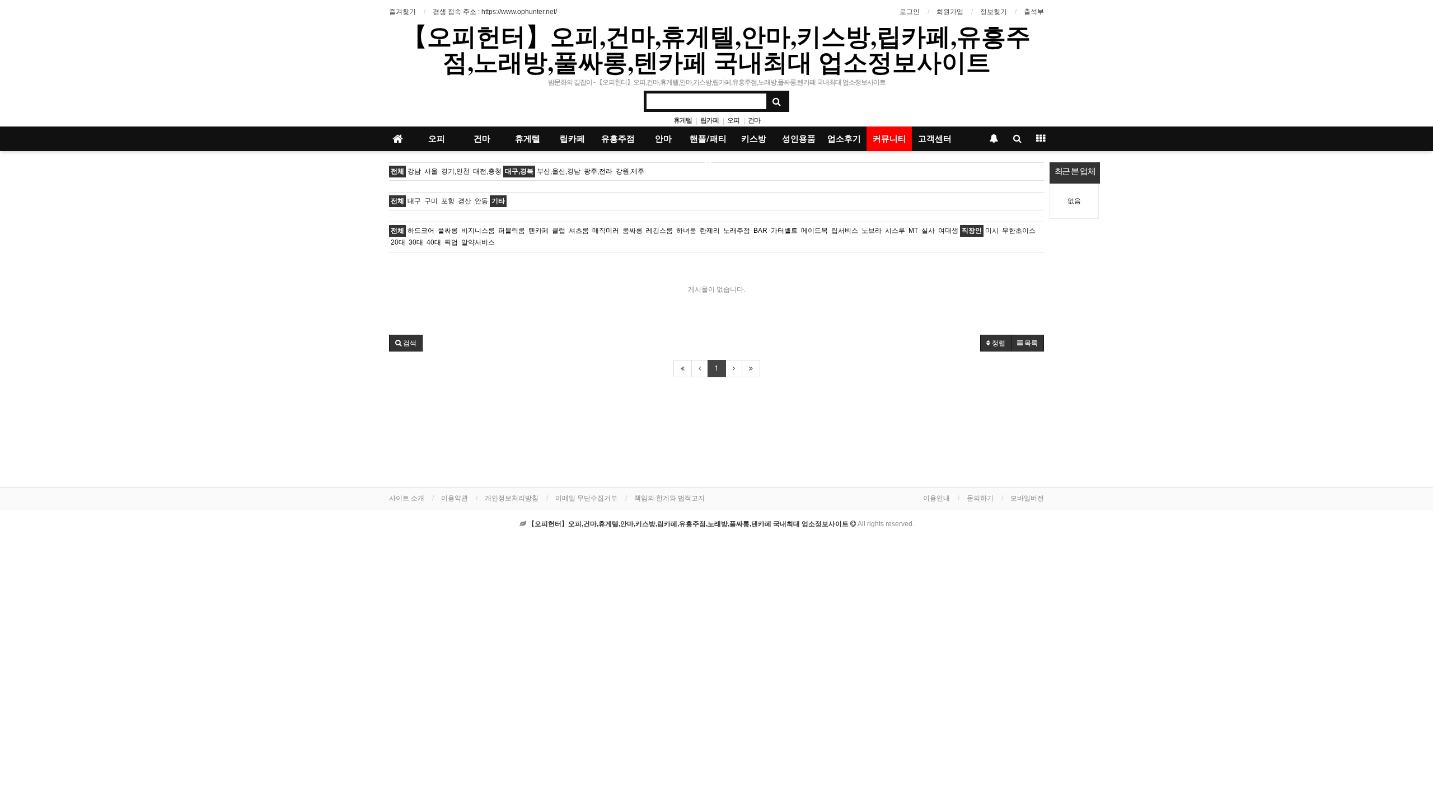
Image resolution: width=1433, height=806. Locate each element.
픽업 (451, 242)
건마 (754, 120)
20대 (398, 242)
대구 (414, 201)
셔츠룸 (579, 231)
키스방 (753, 139)
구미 (431, 201)
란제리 (710, 231)
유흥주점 (618, 139)
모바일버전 (1027, 498)
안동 (481, 201)
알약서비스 (478, 242)
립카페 (709, 120)
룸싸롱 (632, 231)
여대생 (948, 231)
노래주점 (736, 231)
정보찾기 (993, 12)
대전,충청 (487, 171)
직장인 (972, 231)
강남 (414, 171)
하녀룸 (686, 231)
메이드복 (814, 231)
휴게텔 (682, 120)
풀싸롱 (448, 231)
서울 (431, 171)
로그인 (910, 12)
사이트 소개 (406, 498)
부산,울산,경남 (558, 171)
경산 (464, 201)
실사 (928, 231)
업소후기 (844, 139)
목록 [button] (1030, 343)
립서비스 (844, 231)
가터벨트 (784, 231)
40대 (434, 242)
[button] (406, 343)
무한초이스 (1019, 231)
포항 (448, 201)
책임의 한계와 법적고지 (669, 498)
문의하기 (980, 498)
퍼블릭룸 (511, 231)
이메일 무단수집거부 (586, 498)
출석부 (1034, 12)
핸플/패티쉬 (708, 142)
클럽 (558, 231)
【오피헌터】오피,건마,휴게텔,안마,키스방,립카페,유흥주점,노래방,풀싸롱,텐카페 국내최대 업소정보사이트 (716, 48)
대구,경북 (519, 171)
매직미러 (605, 231)
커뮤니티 (889, 139)
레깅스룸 (659, 231)
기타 (498, 201)
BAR (760, 231)
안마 (663, 139)
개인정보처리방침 (511, 498)
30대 (416, 242)
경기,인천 (455, 171)
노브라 (871, 231)
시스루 (895, 231)
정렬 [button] (997, 343)
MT (913, 231)
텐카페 (538, 231)
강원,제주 (630, 171)
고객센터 (935, 139)
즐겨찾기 (402, 12)
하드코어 (421, 231)
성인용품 (799, 139)
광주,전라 (598, 171)
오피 (733, 120)
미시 (992, 231)
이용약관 (454, 498)
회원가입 (949, 12)
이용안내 (936, 498)
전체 (397, 171)
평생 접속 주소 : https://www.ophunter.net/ (495, 12)
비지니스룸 (478, 231)
